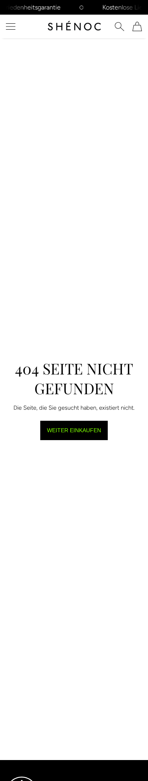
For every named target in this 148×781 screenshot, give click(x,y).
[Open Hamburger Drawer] (10, 26)
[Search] (119, 26)
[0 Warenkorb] (137, 26)
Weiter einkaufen (74, 430)
